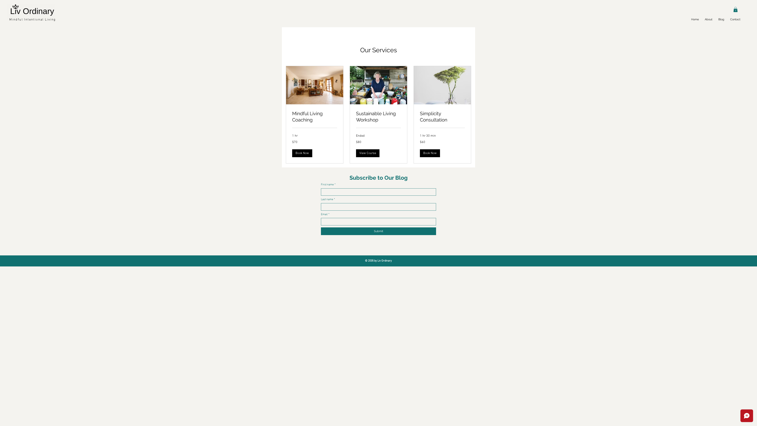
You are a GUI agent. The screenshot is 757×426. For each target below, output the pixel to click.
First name (328, 184)
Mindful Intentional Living (32, 20)
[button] (735, 9)
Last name (328, 199)
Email (325, 214)
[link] (314, 116)
